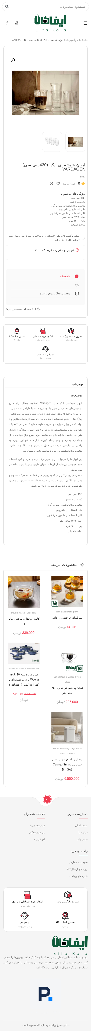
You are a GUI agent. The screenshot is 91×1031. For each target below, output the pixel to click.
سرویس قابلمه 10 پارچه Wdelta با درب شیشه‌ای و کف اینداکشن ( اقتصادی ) (24, 679)
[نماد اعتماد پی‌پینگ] (45, 1014)
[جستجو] (6, 6)
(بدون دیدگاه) (69, 184)
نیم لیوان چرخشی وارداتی (67, 617)
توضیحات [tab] (77, 384)
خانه (85, 40)
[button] (13, 60)
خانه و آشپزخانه (73, 40)
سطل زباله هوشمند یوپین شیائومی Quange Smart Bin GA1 (67, 764)
